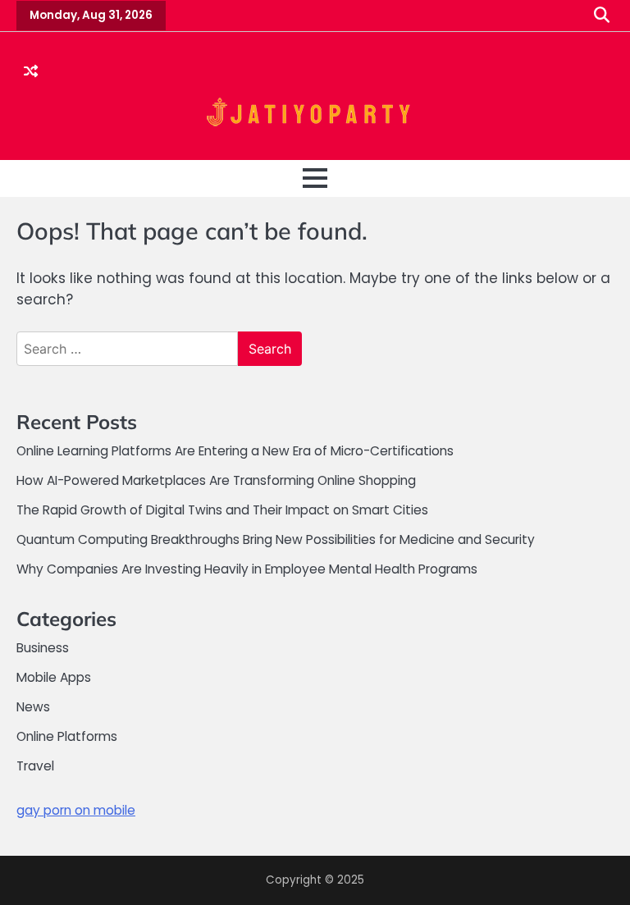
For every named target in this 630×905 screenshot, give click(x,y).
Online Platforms (66, 736)
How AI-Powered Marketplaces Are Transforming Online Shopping (216, 480)
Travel (35, 766)
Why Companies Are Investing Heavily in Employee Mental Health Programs (246, 569)
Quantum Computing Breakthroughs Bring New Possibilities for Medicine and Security (275, 539)
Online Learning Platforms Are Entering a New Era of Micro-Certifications (235, 450)
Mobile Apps (53, 677)
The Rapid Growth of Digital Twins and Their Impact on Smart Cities (222, 510)
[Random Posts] (31, 72)
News (33, 706)
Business (42, 647)
